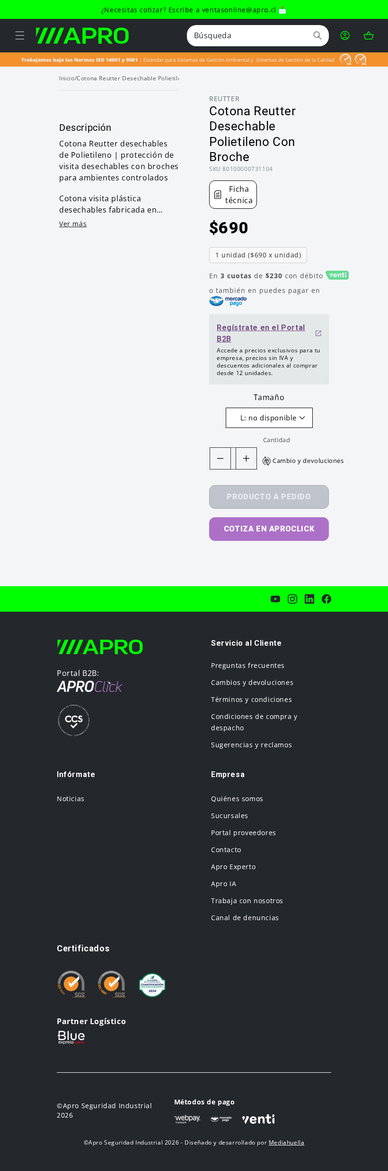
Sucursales (229, 815)
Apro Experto (233, 866)
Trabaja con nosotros (247, 900)
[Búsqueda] (317, 35)
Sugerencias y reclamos (251, 744)
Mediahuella (287, 1142)
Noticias (71, 798)
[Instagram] (292, 599)
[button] (20, 35)
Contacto (226, 849)
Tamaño (269, 397)
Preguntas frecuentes (248, 665)
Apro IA (223, 883)
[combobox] (258, 35)
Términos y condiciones (251, 699)
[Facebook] (326, 599)
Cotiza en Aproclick (269, 528)
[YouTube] (275, 599)
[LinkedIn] (309, 599)
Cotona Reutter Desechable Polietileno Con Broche (150, 78)
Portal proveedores (243, 832)
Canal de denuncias (245, 917)
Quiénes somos (237, 798)
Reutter (224, 98)
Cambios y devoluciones (252, 682)
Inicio (67, 78)
